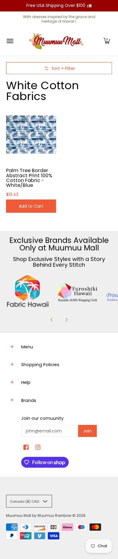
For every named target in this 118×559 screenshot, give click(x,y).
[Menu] (9, 41)
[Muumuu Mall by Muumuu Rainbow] (57, 41)
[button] (107, 41)
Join (87, 431)
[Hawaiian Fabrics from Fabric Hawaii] (28, 291)
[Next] (66, 319)
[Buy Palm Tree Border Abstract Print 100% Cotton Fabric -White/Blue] (31, 134)
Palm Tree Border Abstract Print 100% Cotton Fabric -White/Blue (29, 177)
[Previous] (51, 319)
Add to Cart (31, 206)
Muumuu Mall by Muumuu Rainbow (38, 515)
